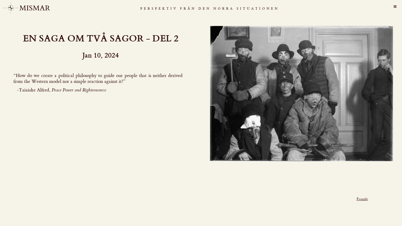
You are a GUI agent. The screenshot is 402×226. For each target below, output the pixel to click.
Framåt (362, 199)
